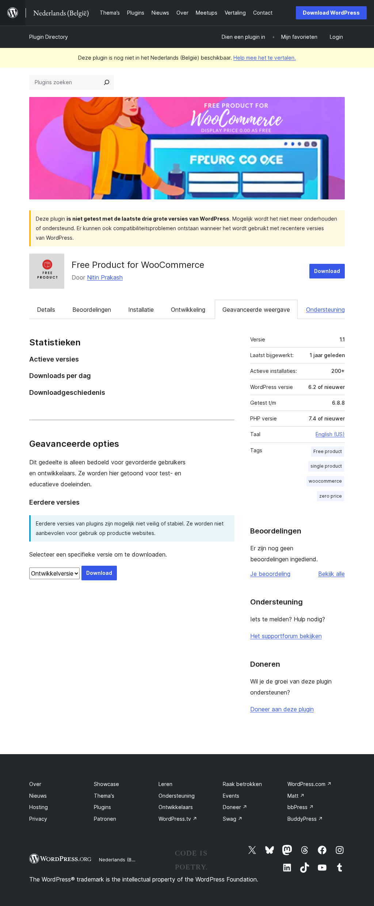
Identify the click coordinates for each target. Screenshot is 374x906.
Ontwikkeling (188, 309)
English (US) (330, 434)
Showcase (106, 784)
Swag (233, 819)
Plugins (102, 807)
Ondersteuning (325, 309)
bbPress (300, 807)
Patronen (105, 819)
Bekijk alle (331, 573)
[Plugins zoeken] (106, 82)
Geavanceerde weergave (256, 309)
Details (46, 309)
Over (35, 784)
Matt (296, 796)
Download (327, 271)
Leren (165, 784)
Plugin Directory (48, 37)
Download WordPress (331, 13)
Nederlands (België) (121, 859)
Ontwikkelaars (176, 807)
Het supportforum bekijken (286, 636)
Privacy (38, 819)
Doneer (235, 807)
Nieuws (38, 796)
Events (231, 796)
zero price (330, 496)
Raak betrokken (242, 784)
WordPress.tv (178, 819)
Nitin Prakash (105, 277)
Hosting (38, 807)
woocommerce (325, 481)
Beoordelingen (91, 309)
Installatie (141, 309)
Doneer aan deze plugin (282, 709)
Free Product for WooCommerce (138, 264)
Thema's (104, 796)
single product (326, 466)
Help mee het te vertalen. (264, 58)
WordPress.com (309, 784)
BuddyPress (305, 819)
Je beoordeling (270, 573)
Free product (327, 451)
